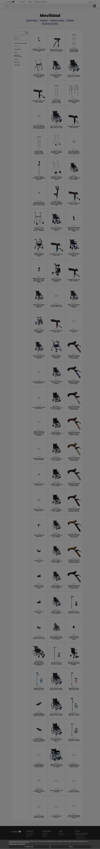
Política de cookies (12, 844)
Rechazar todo (29, 846)
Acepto (71, 846)
